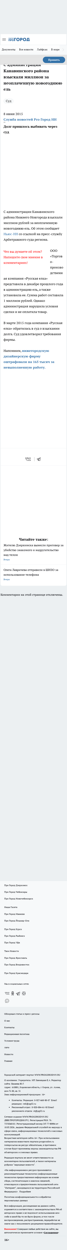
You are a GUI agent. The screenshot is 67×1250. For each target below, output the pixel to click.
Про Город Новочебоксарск (18, 898)
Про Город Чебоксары (15, 892)
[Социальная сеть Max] (7, 1000)
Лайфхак (42, 49)
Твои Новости (11, 951)
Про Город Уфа (12, 942)
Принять (54, 60)
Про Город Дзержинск (15, 885)
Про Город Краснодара (16, 973)
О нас (7, 1020)
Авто (6, 1047)
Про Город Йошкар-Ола (16, 920)
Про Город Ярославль (15, 957)
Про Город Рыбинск (14, 935)
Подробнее (25, 1191)
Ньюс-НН (11, 234)
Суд (8, 101)
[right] (63, 50)
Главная (8, 1061)
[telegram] (40, 459)
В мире (55, 49)
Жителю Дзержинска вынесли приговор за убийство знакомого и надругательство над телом (33, 552)
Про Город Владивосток (16, 964)
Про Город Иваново (14, 914)
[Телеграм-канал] (18, 993)
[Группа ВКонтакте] (7, 993)
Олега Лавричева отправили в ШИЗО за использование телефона (31, 574)
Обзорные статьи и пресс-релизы (21, 1013)
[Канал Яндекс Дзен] (24, 993)
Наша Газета (10, 907)
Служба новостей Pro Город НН (30, 119)
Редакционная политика (16, 1034)
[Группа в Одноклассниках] (12, 993)
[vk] (28, 459)
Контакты (9, 1027)
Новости (8, 1054)
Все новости (26, 49)
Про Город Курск (13, 929)
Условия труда (11, 1040)
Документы (8, 49)
